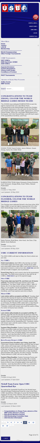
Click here (10, 276)
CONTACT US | (33, 36)
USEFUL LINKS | (32, 23)
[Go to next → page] (10, 425)
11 (29, 422)
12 (33, 422)
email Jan (30, 268)
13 (3, 426)
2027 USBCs (5, 60)
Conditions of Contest (9, 72)
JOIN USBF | (34, 29)
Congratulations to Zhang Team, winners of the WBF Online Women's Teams (20, 412)
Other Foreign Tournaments (11, 54)
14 (7, 426)
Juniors (3, 45)
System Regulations (8, 68)
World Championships (9, 52)
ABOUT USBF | (33, 26)
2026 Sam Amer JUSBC (9, 62)
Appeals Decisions (7, 67)
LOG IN (35, 33)
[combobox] (15, 89)
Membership (5, 49)
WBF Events (5, 83)
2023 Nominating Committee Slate (16, 416)
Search (3, 88)
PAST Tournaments (8, 75)
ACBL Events (6, 82)
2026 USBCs (5, 63)
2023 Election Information (13, 418)
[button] (38, 45)
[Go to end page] (13, 425)
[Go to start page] (2, 421)
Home (3, 44)
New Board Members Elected (14, 414)
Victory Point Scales (8, 70)
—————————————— (11, 50)
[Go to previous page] (5, 421)
